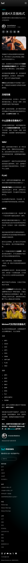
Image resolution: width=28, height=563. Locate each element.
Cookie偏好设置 (5, 556)
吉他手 (3, 476)
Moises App (4, 504)
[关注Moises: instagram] (2, 553)
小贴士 (4, 9)
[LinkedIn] (14, 31)
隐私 (2, 534)
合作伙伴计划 (5, 531)
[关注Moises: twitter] (13, 553)
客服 (2, 541)
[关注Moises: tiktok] (5, 553)
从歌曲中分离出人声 (6, 490)
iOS (7, 429)
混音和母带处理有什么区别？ (9, 497)
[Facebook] (18, 31)
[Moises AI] (2, 3)
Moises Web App (6, 508)
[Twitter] (10, 31)
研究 (2, 525)
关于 (2, 519)
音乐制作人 (4, 479)
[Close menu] (26, 3)
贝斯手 (3, 473)
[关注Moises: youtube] (7, 553)
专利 (2, 547)
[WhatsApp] (3, 31)
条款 (2, 538)
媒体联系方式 (5, 544)
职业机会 (3, 528)
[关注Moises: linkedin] (10, 553)
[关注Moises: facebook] (16, 553)
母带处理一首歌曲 (6, 493)
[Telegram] (7, 31)
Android (12, 429)
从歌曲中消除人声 (6, 487)
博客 (2, 522)
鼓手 (2, 467)
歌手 (2, 470)
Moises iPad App (6, 511)
